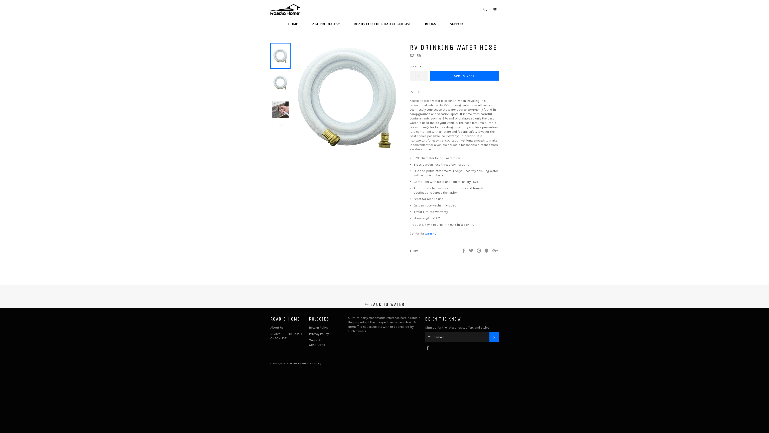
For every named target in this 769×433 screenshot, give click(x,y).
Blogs (430, 24)
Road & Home (288, 363)
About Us (277, 327)
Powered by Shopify (309, 363)
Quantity (415, 66)
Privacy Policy (319, 334)
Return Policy (318, 327)
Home (293, 24)
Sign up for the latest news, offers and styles (457, 327)
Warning (431, 233)
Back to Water (387, 304)
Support (457, 24)
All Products (325, 24)
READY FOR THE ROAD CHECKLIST (382, 24)
